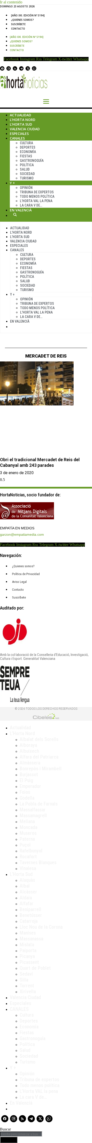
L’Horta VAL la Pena (36, 201)
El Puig (26, 780)
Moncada (28, 827)
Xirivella (28, 991)
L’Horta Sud (21, 124)
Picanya (27, 956)
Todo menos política (37, 196)
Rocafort (28, 857)
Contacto (18, 28)
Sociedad (27, 174)
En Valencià (21, 210)
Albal (25, 886)
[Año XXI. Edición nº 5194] (28, 15)
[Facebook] (2, 68)
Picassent (29, 962)
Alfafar (26, 903)
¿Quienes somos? (22, 20)
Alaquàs (27, 880)
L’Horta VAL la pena (39, 1091)
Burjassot (29, 774)
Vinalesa (28, 868)
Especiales (19, 133)
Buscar (15, 214)
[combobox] (21, 1134)
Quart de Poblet (35, 968)
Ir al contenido (11, 2)
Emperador (30, 786)
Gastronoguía (32, 161)
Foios (25, 792)
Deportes (27, 147)
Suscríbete (18, 24)
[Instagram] (8, 68)
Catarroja (29, 921)
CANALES (19, 1009)
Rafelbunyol (31, 851)
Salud (25, 169)
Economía (28, 152)
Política (27, 165)
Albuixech (29, 751)
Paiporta (28, 950)
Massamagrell (33, 815)
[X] (28, 68)
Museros (28, 833)
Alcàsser (28, 892)
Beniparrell (30, 909)
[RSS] (15, 68)
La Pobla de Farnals (39, 804)
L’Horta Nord (22, 119)
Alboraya (28, 745)
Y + (12, 183)
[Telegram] (21, 68)
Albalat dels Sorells (39, 739)
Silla (24, 980)
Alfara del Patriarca (39, 757)
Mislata (27, 944)
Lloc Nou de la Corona (41, 927)
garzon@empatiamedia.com (22, 534)
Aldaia (26, 898)
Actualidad (20, 115)
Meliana (27, 821)
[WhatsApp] (34, 68)
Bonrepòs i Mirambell (41, 769)
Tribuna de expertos (37, 192)
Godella (27, 798)
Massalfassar (33, 810)
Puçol (25, 845)
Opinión (26, 188)
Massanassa (31, 939)
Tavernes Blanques (38, 862)
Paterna (27, 839)
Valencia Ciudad (25, 129)
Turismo (27, 178)
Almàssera (30, 763)
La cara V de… (31, 205)
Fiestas (26, 156)
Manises (28, 933)
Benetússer (31, 915)
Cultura (26, 143)
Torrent (27, 986)
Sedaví (26, 974)
